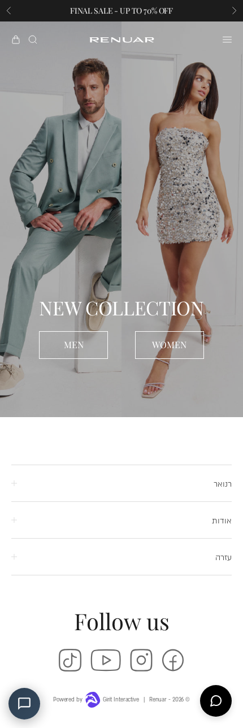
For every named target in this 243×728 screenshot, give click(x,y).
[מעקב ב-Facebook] (173, 660)
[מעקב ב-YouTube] (105, 660)
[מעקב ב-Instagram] (141, 660)
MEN (74, 344)
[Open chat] (216, 701)
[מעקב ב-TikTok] (70, 660)
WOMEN (169, 344)
